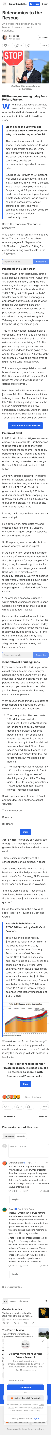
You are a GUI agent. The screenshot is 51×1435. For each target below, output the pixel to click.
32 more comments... (12, 1287)
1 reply (15, 1274)
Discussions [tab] (24, 1301)
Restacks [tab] (21, 1136)
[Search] (46, 1301)
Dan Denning (23, 1319)
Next (41, 1116)
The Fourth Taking (13, 1330)
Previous (11, 1116)
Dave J (11, 1209)
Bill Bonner (14, 36)
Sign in (45, 4)
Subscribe (34, 4)
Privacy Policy (34, 1410)
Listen (45, 37)
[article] (25, 1316)
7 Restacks (36, 1097)
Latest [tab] (13, 1301)
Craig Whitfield (15, 1162)
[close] (43, 1341)
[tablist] (14, 1136)
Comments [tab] (9, 1136)
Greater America (12, 1309)
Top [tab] (5, 1301)
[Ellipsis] (47, 1162)
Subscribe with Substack (27, 1398)
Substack (11, 1429)
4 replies (15, 1199)
